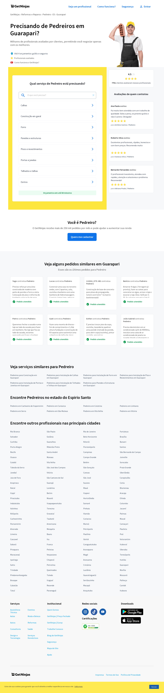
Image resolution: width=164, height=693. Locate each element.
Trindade (14, 570)
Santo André (52, 452)
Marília (123, 570)
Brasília (123, 436)
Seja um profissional (79, 6)
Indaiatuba (15, 503)
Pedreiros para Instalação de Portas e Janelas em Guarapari (26, 384)
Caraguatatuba (89, 544)
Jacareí (123, 508)
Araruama (87, 560)
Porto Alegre (16, 447)
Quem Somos (53, 610)
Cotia (122, 483)
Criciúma (87, 565)
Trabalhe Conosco (55, 629)
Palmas (123, 513)
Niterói (86, 442)
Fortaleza (124, 431)
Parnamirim (15, 524)
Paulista (123, 529)
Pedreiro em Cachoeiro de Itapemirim (26, 406)
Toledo (50, 575)
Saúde (30, 629)
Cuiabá (13, 462)
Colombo (124, 503)
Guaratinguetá (89, 575)
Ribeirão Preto (53, 447)
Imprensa (99, 675)
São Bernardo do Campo (130, 452)
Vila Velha (51, 462)
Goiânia (50, 436)
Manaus (50, 457)
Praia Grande (125, 467)
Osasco (13, 457)
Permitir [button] (154, 687)
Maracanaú (15, 554)
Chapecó (50, 560)
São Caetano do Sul (55, 477)
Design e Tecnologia (15, 636)
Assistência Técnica (15, 611)
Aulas (12, 616)
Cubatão (14, 585)
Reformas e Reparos (31, 14)
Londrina (51, 488)
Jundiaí (13, 472)
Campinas (87, 452)
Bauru (49, 534)
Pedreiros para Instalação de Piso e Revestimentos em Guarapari (135, 376)
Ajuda (49, 654)
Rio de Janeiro (89, 431)
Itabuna (123, 590)
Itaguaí (50, 580)
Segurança (128, 6)
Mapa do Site (52, 648)
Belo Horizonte (90, 436)
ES (54, 14)
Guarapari (61, 14)
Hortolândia (88, 498)
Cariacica (87, 518)
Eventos (31, 610)
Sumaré (86, 503)
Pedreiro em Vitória (128, 411)
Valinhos (14, 508)
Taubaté (50, 518)
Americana (51, 524)
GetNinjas (15, 14)
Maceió (50, 498)
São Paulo (51, 431)
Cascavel (14, 539)
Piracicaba (14, 498)
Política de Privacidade (131, 675)
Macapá (86, 585)
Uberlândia (124, 472)
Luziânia (87, 570)
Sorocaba (124, 462)
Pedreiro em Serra (18, 411)
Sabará (13, 544)
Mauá (85, 488)
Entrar (147, 6)
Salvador (14, 436)
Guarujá (50, 483)
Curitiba (13, 442)
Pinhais (86, 508)
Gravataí (50, 513)
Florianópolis (89, 447)
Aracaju (123, 493)
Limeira (13, 534)
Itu (48, 539)
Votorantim (125, 539)
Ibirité (86, 539)
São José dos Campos (56, 467)
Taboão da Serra (17, 467)
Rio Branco (15, 431)
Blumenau (124, 488)
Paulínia (86, 534)
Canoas (86, 472)
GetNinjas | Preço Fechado (58, 616)
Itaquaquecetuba (54, 503)
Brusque (13, 580)
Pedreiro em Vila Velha (93, 411)
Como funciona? (106, 6)
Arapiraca (14, 483)
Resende (50, 585)
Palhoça (123, 580)
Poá (121, 534)
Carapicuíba (125, 477)
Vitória (50, 472)
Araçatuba (87, 590)
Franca (50, 544)
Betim (49, 493)
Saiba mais (78, 686)
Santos (123, 447)
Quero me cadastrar (82, 237)
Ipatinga (14, 560)
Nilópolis (14, 513)
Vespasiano (52, 554)
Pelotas (50, 549)
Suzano (86, 483)
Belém (86, 462)
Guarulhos (51, 442)
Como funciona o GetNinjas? (26, 62)
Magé (85, 554)
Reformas (32, 622)
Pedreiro (47, 14)
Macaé (122, 518)
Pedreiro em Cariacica (56, 406)
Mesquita (51, 529)
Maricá (86, 524)
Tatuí (12, 590)
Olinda (123, 498)
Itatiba (123, 560)
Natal (12, 488)
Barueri (123, 442)
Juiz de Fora (15, 477)
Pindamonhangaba (18, 575)
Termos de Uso (112, 675)
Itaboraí (123, 544)
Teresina (50, 508)
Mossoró (123, 575)
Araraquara (88, 549)
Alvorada (14, 529)
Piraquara (14, 549)
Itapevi (86, 493)
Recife (13, 452)
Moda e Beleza (34, 616)
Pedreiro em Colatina (92, 406)
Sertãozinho (88, 580)
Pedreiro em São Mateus (57, 411)
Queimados (52, 570)
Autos (12, 622)
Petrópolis (88, 529)
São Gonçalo (88, 467)
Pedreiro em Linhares (129, 406)
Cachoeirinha (16, 518)
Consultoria (15, 629)
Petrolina (51, 565)
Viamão (86, 513)
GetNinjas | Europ (55, 622)
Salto (12, 565)
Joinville (123, 457)
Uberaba (123, 549)
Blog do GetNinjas (55, 635)
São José (87, 477)
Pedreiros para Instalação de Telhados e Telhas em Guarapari (63, 384)
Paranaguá (51, 590)
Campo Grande (89, 457)
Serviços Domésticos (33, 636)
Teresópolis (125, 554)
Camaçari (124, 524)
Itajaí (12, 493)
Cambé (123, 585)
